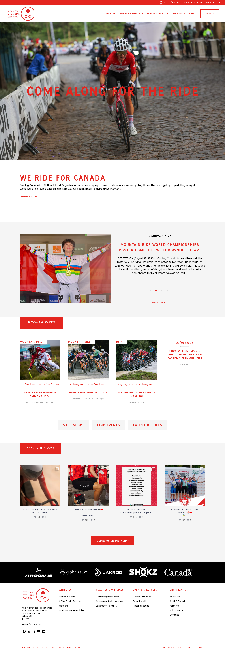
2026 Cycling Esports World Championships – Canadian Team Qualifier (185, 354)
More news (158, 302)
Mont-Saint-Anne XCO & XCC (88, 392)
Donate (210, 13)
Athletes (109, 13)
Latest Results (147, 425)
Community (179, 13)
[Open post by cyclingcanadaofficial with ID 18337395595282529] (40, 485)
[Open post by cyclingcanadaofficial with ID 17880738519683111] (136, 485)
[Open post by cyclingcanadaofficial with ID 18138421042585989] (88, 485)
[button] (150, 290)
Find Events (108, 425)
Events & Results (157, 13)
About (193, 13)
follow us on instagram (113, 542)
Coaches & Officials (131, 13)
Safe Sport (73, 425)
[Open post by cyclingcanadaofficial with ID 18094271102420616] (185, 485)
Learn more (28, 196)
